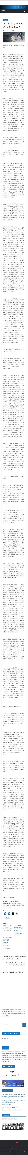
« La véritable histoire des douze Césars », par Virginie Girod (14, 964)
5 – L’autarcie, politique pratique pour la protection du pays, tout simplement (18, 929)
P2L (15, 30)
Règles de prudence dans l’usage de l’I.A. (12, 1110)
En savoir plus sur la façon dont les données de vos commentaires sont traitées (13, 1014)
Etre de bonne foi (6, 1104)
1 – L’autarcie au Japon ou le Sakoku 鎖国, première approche (7, 941)
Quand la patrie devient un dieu (10, 1107)
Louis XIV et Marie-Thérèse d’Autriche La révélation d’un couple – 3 (15, 958)
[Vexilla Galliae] (14, 6)
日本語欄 (5, 20)
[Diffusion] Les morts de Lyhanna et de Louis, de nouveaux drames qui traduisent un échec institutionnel (13, 1096)
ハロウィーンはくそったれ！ (7, 926)
